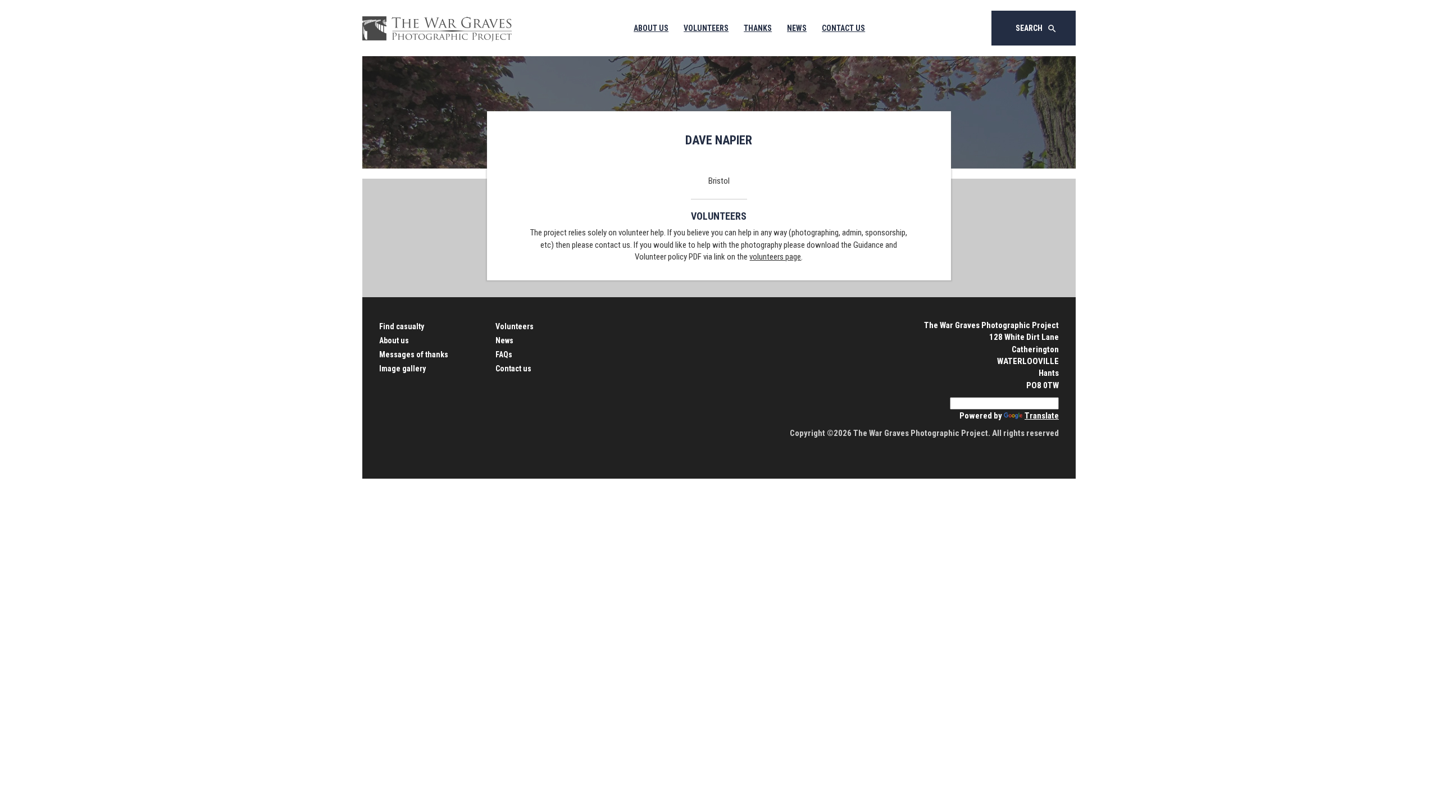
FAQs (503, 354)
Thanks (758, 28)
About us (394, 340)
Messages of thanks (413, 354)
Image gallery (402, 368)
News (797, 28)
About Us (651, 28)
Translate (1042, 416)
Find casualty (401, 326)
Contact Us (843, 28)
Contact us (513, 368)
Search (1036, 29)
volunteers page (775, 257)
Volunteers (706, 28)
